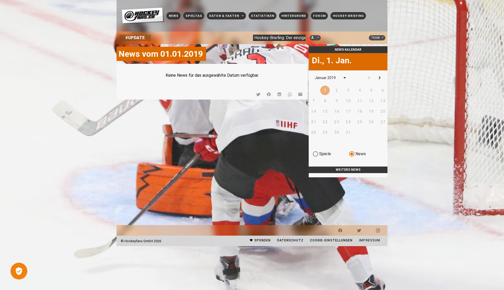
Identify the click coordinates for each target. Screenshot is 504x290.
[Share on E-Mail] (300, 94)
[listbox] (348, 175)
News (360, 153)
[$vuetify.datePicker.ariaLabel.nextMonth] (379, 77)
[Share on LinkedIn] (279, 94)
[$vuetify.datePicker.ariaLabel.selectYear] (344, 77)
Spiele (325, 153)
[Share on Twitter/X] (258, 94)
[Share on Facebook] (269, 94)
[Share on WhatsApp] (290, 94)
